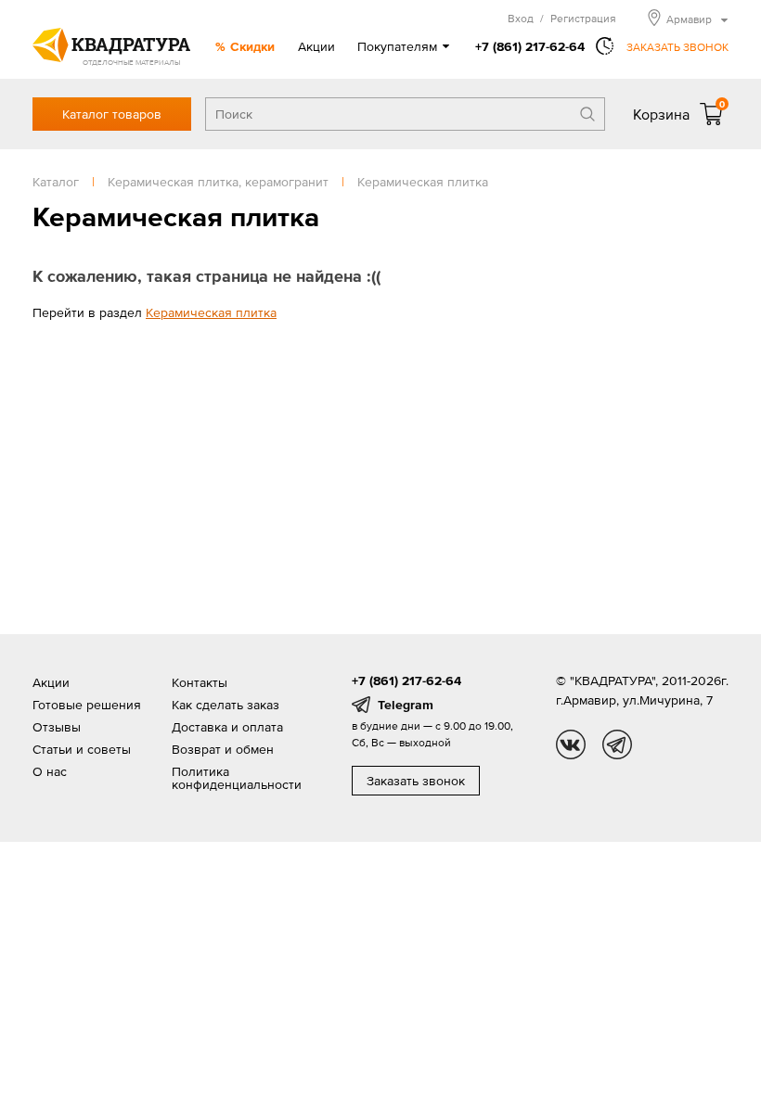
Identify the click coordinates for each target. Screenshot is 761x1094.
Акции (316, 46)
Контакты (199, 682)
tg (617, 744)
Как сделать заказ (225, 704)
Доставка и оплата (227, 726)
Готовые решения (86, 704)
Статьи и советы (81, 749)
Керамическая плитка (211, 312)
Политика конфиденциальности (237, 778)
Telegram (405, 704)
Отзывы (56, 726)
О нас (49, 771)
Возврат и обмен (223, 749)
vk (571, 744)
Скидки (252, 46)
